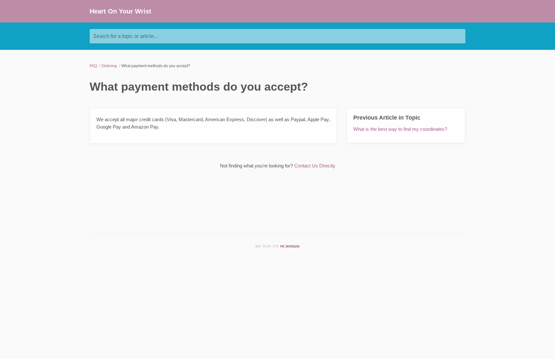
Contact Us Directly (314, 165)
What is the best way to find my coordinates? (400, 129)
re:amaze (290, 246)
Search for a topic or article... (125, 36)
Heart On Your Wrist (120, 11)
